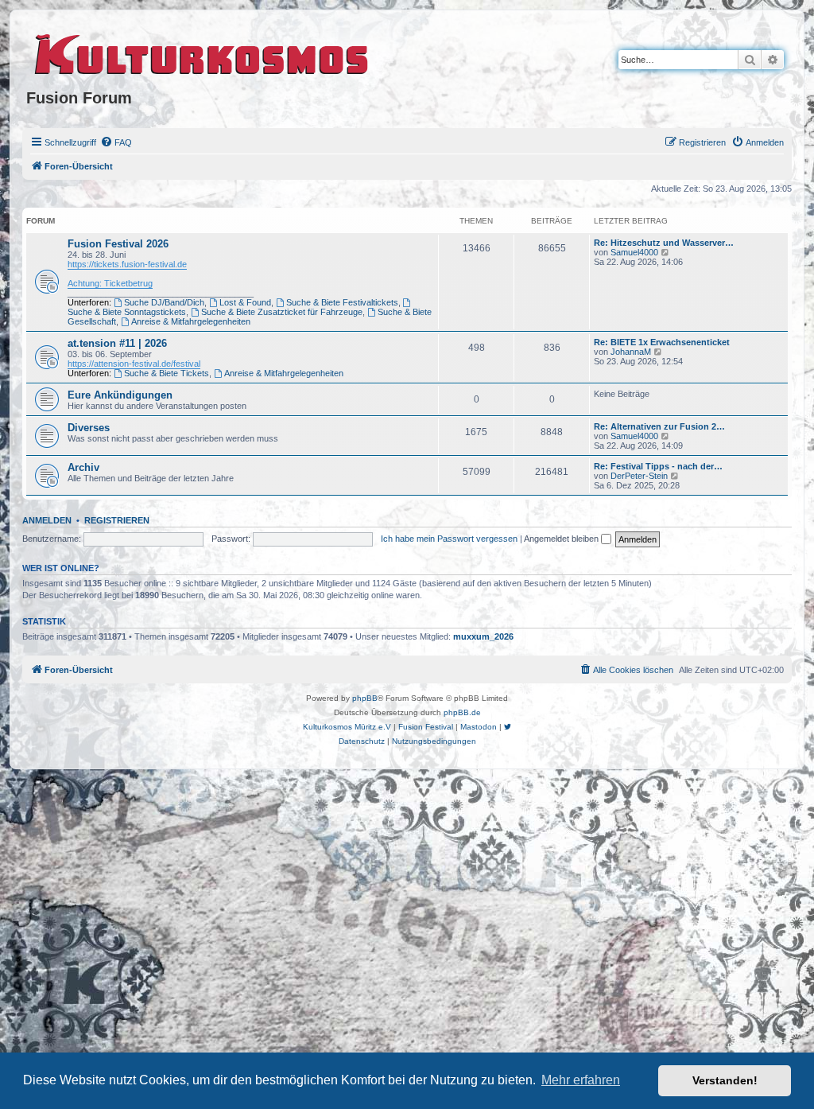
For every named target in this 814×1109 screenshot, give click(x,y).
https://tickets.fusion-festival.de (127, 264)
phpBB (365, 698)
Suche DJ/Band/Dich (164, 302)
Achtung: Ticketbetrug (110, 283)
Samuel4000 (634, 252)
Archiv (83, 467)
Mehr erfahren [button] (580, 1080)
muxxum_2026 (483, 636)
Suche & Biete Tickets (166, 373)
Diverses (89, 428)
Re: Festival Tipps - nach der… (658, 466)
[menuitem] (116, 142)
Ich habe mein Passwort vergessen (449, 538)
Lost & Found (245, 302)
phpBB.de (462, 712)
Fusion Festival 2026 (118, 244)
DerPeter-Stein (639, 476)
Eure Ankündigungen (120, 395)
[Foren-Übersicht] (202, 51)
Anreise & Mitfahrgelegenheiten (190, 321)
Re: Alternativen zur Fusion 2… (659, 426)
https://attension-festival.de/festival (134, 363)
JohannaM (630, 351)
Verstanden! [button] (725, 1080)
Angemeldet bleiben (562, 538)
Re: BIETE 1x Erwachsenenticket (662, 342)
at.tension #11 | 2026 (117, 343)
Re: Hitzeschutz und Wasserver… (664, 242)
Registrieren (116, 520)
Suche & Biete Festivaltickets (342, 302)
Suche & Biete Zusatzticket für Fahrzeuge (281, 312)
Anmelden (47, 520)
